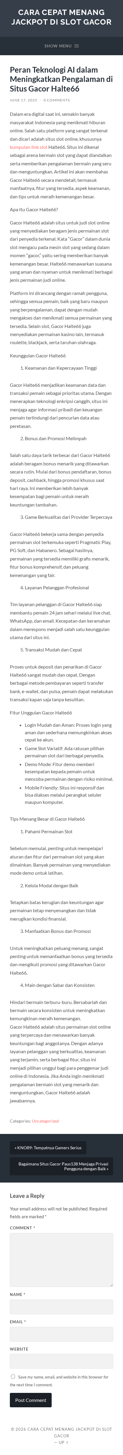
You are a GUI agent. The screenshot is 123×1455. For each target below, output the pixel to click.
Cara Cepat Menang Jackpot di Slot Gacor (61, 17)
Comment (22, 1227)
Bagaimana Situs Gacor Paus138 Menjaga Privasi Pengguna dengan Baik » (63, 1166)
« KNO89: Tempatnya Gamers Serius (48, 1147)
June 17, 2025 (23, 100)
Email (18, 1321)
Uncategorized (45, 1121)
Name (17, 1294)
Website (19, 1349)
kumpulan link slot (28, 147)
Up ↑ (64, 1442)
